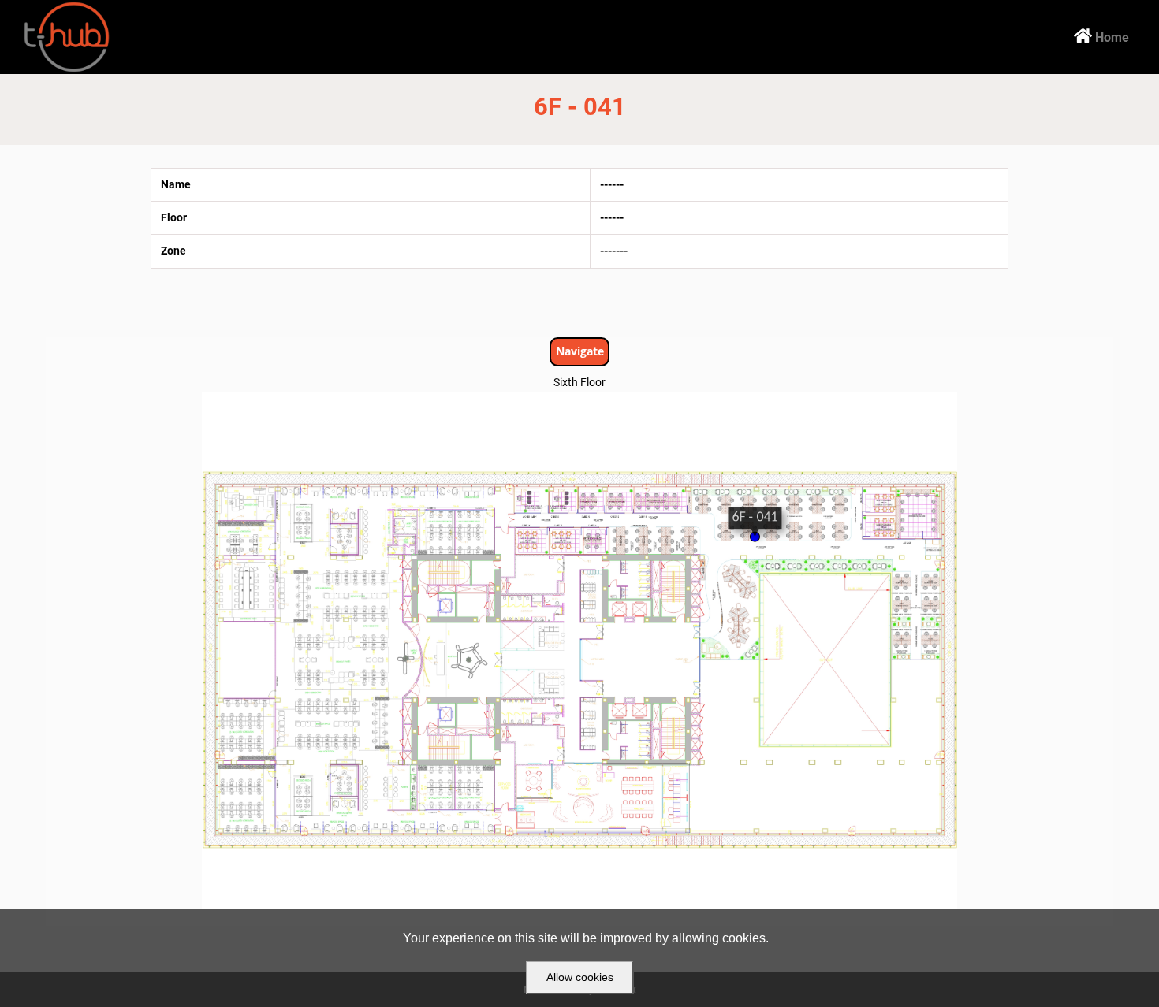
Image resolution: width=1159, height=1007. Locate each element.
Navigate (580, 351)
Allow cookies (579, 977)
